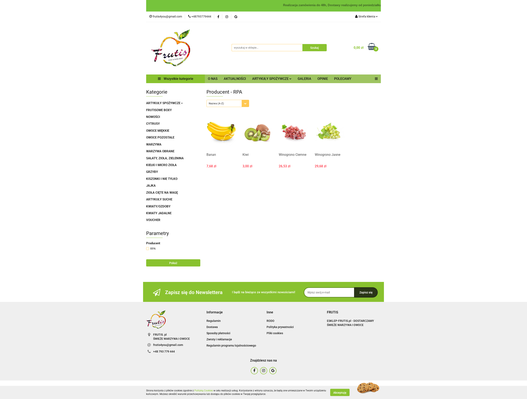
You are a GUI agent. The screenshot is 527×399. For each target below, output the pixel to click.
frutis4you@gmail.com (168, 345)
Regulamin (213, 320)
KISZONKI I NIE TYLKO (161, 179)
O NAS (213, 79)
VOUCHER (153, 220)
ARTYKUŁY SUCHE (159, 199)
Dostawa (212, 327)
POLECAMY (342, 79)
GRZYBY (152, 172)
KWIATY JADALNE (158, 213)
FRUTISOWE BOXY (159, 110)
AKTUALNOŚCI (235, 79)
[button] (214, 312)
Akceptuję (339, 392)
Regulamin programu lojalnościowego (231, 345)
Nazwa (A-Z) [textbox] (216, 103)
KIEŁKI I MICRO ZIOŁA (161, 165)
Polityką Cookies (203, 390)
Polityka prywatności (280, 327)
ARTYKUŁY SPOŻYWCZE (163, 103)
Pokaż (173, 263)
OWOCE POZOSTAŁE (160, 137)
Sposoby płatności (218, 333)
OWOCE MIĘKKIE (157, 131)
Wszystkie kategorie (178, 79)
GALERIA (304, 79)
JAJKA (151, 185)
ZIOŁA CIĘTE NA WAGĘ (162, 192)
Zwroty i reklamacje (219, 339)
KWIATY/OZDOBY (158, 206)
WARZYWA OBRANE (160, 151)
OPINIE (322, 79)
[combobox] (227, 103)
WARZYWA (153, 144)
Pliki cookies (275, 333)
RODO (270, 320)
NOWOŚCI (153, 117)
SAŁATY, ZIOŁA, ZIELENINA (165, 158)
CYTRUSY (153, 124)
